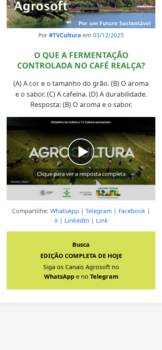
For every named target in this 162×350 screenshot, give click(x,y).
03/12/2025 (108, 35)
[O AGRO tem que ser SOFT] (81, 14)
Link (102, 220)
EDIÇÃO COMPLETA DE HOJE (81, 256)
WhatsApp (64, 211)
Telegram (99, 211)
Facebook (131, 211)
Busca (81, 244)
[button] (81, 158)
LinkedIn (76, 220)
